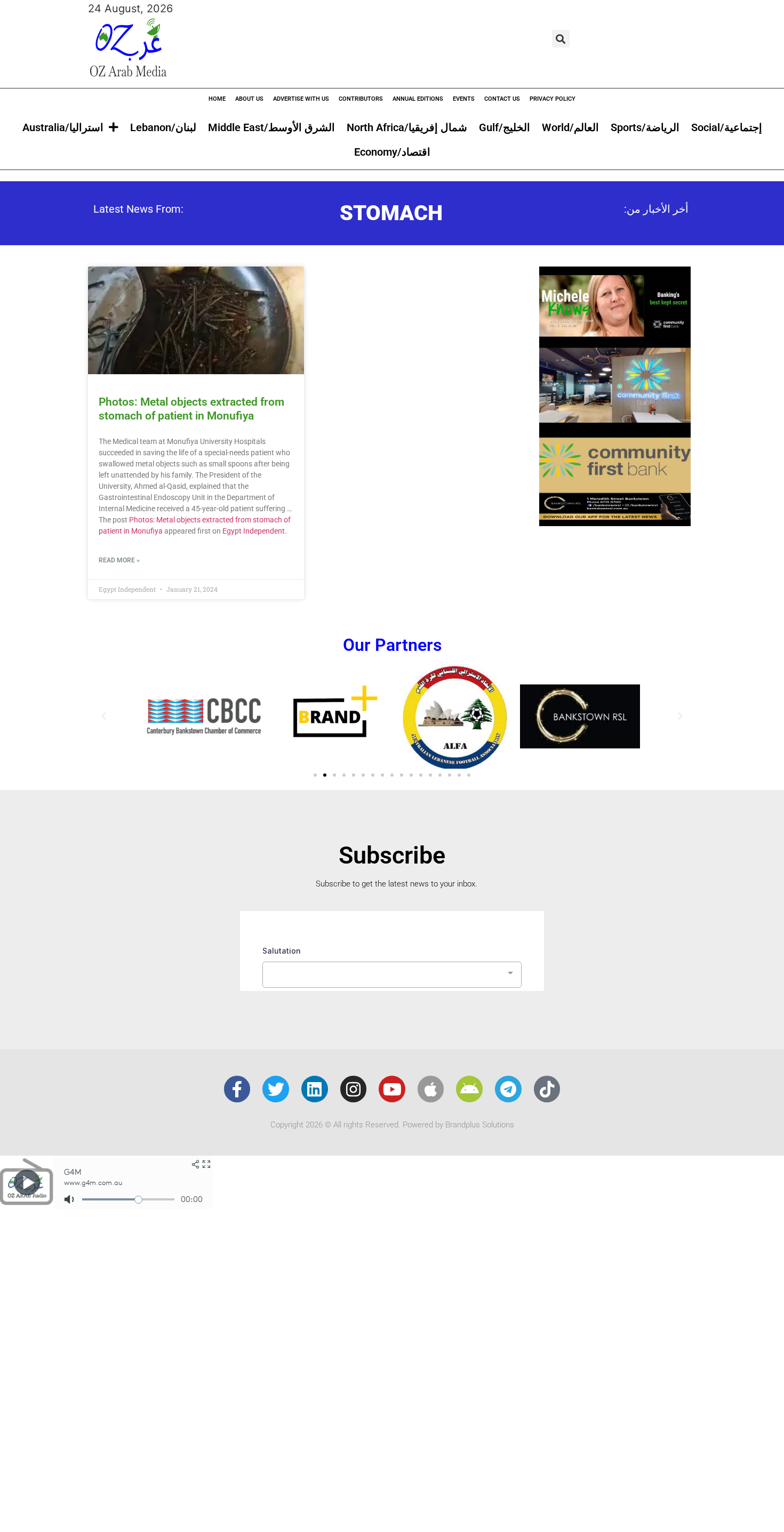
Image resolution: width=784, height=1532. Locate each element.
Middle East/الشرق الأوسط (271, 127)
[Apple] (431, 1089)
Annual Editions (418, 98)
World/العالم (570, 127)
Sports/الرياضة (645, 127)
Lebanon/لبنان (163, 127)
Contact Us (502, 98)
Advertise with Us (301, 98)
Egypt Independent (253, 531)
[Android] (469, 1089)
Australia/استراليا (62, 127)
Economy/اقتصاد (392, 152)
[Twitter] (275, 1089)
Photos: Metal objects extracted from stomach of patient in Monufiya (191, 409)
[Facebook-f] (237, 1089)
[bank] (615, 522)
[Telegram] (508, 1089)
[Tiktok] (547, 1089)
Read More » (119, 560)
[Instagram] (353, 1089)
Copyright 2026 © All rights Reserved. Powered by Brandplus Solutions (392, 1125)
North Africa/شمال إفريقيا (407, 127)
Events (464, 98)
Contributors (361, 98)
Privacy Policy (552, 98)
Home (217, 98)
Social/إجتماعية (726, 127)
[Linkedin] (314, 1089)
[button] (561, 38)
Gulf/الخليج (504, 127)
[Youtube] (392, 1089)
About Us (249, 98)
